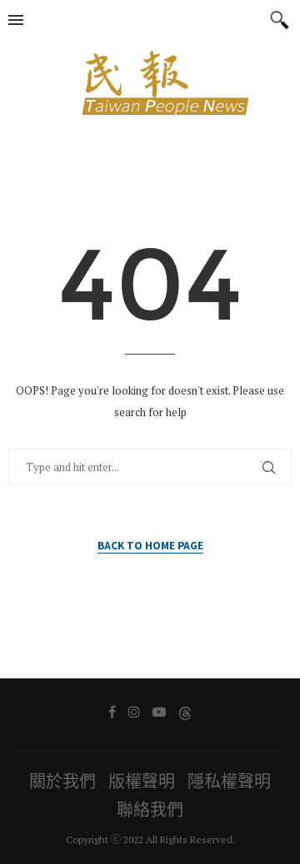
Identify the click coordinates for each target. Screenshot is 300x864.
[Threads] (185, 711)
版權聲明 (141, 781)
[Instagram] (134, 711)
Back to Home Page (150, 545)
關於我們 (62, 781)
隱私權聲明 (229, 781)
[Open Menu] (15, 19)
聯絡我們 (150, 809)
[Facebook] (112, 711)
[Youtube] (159, 711)
